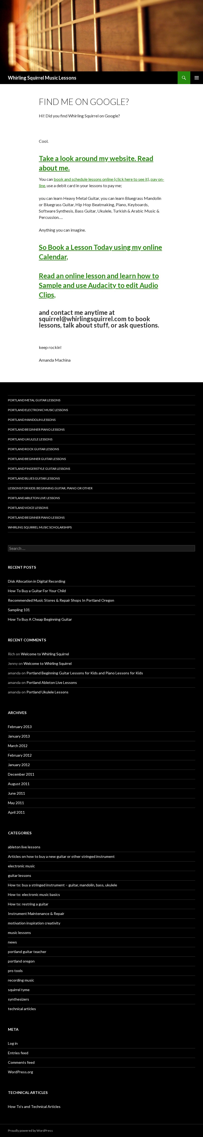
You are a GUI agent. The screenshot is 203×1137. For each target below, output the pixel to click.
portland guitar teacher (27, 951)
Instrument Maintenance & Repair (36, 913)
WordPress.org (20, 1072)
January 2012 (19, 764)
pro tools (15, 970)
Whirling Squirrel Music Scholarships (40, 527)
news (12, 942)
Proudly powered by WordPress (30, 1131)
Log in (13, 1043)
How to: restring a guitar (28, 904)
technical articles (22, 1008)
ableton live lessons (24, 847)
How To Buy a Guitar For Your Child (37, 590)
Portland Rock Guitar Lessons (33, 449)
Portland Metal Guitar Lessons (34, 400)
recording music (21, 980)
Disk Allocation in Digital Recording (36, 581)
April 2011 (16, 812)
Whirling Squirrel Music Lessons (42, 78)
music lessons (19, 932)
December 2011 (21, 774)
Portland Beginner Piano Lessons (36, 429)
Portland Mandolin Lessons (32, 420)
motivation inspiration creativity (34, 923)
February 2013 (20, 726)
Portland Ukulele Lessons (30, 439)
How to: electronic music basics (34, 894)
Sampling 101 (19, 609)
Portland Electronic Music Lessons (38, 410)
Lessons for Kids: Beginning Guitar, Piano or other (50, 488)
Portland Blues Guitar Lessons (34, 478)
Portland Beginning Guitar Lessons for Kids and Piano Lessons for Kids (84, 673)
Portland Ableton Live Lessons (34, 498)
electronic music (21, 866)
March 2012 (17, 745)
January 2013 (19, 736)
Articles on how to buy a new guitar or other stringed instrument (61, 856)
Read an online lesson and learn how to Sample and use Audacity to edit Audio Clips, (99, 285)
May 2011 (16, 802)
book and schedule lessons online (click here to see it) (101, 179)
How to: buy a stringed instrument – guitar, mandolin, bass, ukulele (62, 885)
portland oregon (21, 961)
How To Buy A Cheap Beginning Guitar (40, 619)
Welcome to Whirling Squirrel (45, 654)
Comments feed (21, 1062)
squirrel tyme (19, 989)
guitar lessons (19, 875)
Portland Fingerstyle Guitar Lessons (39, 469)
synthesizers (18, 999)
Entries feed (18, 1053)
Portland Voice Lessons (28, 508)
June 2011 (16, 793)
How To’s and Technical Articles (34, 1106)
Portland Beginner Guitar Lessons (37, 459)
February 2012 (20, 755)
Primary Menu (196, 77)
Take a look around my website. (88, 158)
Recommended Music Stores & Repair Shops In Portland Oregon (61, 600)
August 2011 (19, 783)
